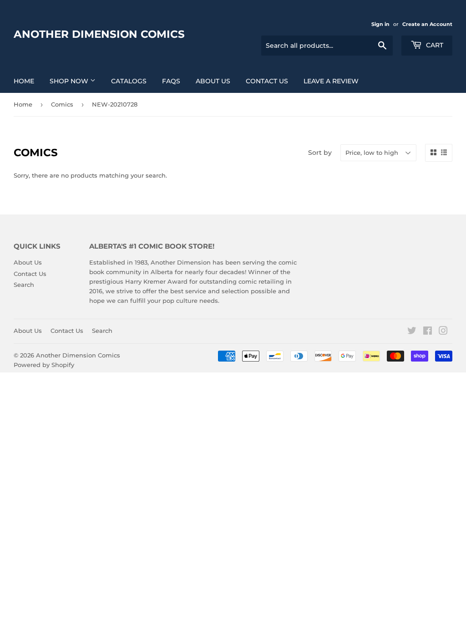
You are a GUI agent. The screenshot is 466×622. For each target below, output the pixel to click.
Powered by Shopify (44, 364)
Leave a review (331, 81)
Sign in (380, 24)
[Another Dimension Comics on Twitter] (411, 332)
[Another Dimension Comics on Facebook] (427, 332)
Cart (433, 45)
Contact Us (267, 81)
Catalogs (129, 81)
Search (24, 284)
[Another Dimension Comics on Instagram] (443, 332)
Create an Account (427, 24)
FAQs (171, 81)
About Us (213, 81)
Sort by (320, 152)
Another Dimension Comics (99, 34)
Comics (62, 104)
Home (24, 81)
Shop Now (70, 81)
